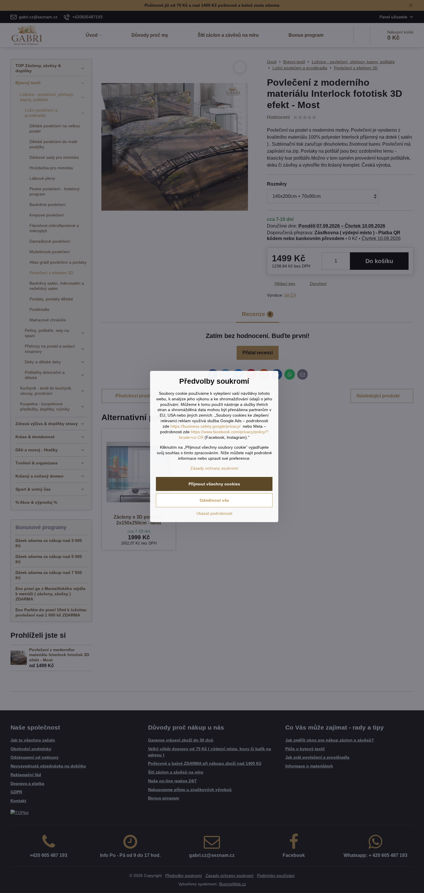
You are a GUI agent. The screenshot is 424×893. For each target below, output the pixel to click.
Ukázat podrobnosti (214, 513)
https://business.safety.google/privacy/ (205, 426)
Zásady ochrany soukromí (214, 468)
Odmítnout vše (214, 500)
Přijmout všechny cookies (214, 484)
